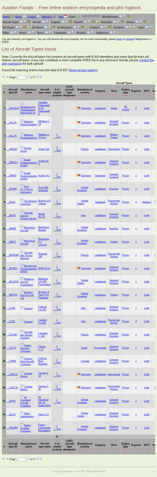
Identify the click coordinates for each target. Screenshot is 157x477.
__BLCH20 (13, 281)
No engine (125, 108)
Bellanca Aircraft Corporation (27, 282)
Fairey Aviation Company (25, 428)
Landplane (100, 108)
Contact (32, 16)
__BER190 (13, 255)
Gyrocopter (100, 347)
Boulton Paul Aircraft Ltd (27, 295)
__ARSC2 (12, 162)
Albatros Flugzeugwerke (28, 123)
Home (6, 16)
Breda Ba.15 (41, 215)
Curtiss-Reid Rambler (42, 361)
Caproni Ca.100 (42, 308)
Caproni (28, 308)
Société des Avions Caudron (26, 335)
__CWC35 (12, 387)
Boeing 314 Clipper (44, 202)
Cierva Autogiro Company (25, 348)
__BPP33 (12, 294)
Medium (146, 202)
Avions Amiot (26, 149)
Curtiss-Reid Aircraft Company (27, 361)
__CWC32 (12, 374)
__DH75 (11, 401)
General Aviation (113, 123)
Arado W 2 (44, 175)
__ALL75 (11, 135)
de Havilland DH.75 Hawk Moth (44, 401)
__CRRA (11, 361)
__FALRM (12, 427)
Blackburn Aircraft (27, 229)
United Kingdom (82, 189)
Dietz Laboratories (27, 415)
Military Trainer (114, 136)
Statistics (47, 16)
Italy (83, 215)
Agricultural (114, 374)
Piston (125, 122)
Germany (86, 108)
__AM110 (12, 149)
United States (82, 202)
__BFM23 (12, 268)
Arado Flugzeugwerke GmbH (28, 162)
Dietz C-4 (43, 414)
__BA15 (11, 215)
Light (146, 108)
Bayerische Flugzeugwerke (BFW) (28, 268)
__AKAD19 (13, 108)
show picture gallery (83, 70)
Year (61, 16)
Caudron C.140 (42, 335)
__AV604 (12, 188)
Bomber (114, 188)
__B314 (11, 202)
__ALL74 (11, 122)
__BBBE (11, 228)
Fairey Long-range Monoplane (44, 427)
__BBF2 (11, 241)
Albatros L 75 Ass (44, 136)
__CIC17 (11, 347)
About (18, 16)
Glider (114, 108)
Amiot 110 (43, 149)
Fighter (114, 241)
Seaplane (100, 175)
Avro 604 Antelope (43, 189)
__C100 (11, 308)
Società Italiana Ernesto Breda (28, 215)
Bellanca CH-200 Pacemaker (44, 281)
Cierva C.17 (41, 348)
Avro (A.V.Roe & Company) (26, 189)
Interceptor (114, 149)
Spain (84, 347)
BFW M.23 (44, 268)
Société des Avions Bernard (26, 255)
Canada (85, 361)
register (130, 39)
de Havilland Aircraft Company (25, 401)
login (119, 39)
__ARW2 (11, 175)
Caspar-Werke (26, 375)
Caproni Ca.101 (42, 321)
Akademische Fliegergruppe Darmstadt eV (28, 110)
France (85, 149)
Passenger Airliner (114, 202)
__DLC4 (11, 414)
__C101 (11, 321)
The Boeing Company (28, 202)
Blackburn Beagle (43, 229)
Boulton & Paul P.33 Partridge (43, 295)
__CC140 (12, 334)
